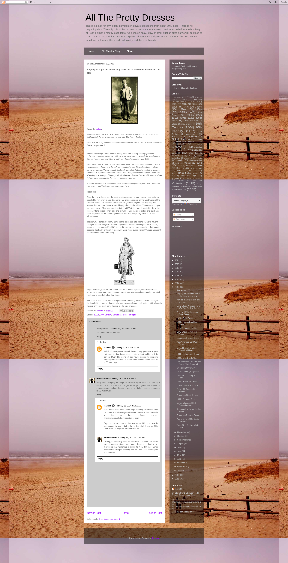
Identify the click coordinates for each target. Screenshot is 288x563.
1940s (186, 120)
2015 (177, 279)
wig (201, 186)
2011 (177, 479)
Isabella (107, 347)
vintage (199, 184)
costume (189, 144)
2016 (177, 276)
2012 (177, 475)
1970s (182, 124)
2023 (177, 264)
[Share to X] (126, 310)
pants (180, 166)
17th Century (185, 102)
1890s (183, 112)
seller (98, 129)
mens (125, 315)
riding (192, 168)
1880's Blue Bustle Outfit (187, 358)
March (180, 462)
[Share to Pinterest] (132, 310)
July (179, 447)
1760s (174, 99)
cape (200, 139)
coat (200, 141)
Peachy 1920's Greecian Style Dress (187, 313)
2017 (177, 272)
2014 (177, 283)
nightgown (193, 160)
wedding (191, 186)
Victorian (178, 183)
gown (184, 153)
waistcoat (178, 186)
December (182, 290)
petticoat (189, 165)
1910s (175, 117)
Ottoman (187, 163)
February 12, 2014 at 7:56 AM (128, 406)
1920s (191, 117)
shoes (174, 173)
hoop (181, 156)
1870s (182, 109)
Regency (180, 168)
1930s (174, 120)
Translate (193, 204)
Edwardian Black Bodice (187, 385)
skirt (184, 173)
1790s (174, 102)
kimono (199, 156)
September (182, 440)
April (179, 459)
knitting (177, 158)
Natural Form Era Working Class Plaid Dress (188, 349)
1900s (96, 315)
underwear (197, 178)
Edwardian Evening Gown (188, 415)
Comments (180, 219)
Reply (98, 336)
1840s (174, 107)
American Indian (179, 136)
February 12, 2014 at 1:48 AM (123, 379)
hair (196, 153)
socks (183, 176)
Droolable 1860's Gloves (187, 368)
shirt (195, 170)
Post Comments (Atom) (109, 519)
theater (187, 178)
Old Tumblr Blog (111, 51)
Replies (102, 342)
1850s (186, 107)
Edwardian (117, 315)
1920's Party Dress (185, 318)
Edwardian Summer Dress (188, 338)
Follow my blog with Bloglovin (184, 88)
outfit (199, 162)
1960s (174, 124)
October (181, 436)
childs (178, 141)
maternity (188, 158)
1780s (194, 99)
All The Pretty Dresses (130, 17)
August (180, 444)
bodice (175, 139)
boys (190, 139)
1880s (198, 109)
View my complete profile (183, 512)
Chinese (190, 141)
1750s (197, 97)
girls (196, 150)
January (181, 470)
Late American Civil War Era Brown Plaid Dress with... (189, 363)
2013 (177, 287)
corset (178, 144)
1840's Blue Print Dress (187, 382)
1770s (184, 99)
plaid (200, 165)
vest (194, 180)
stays (194, 176)
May (179, 455)
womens (180, 189)
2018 (177, 268)
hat (173, 155)
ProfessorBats (103, 379)
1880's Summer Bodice (187, 399)
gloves (174, 153)
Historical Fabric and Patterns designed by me (185, 67)
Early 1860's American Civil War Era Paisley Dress (188, 307)
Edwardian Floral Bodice (187, 395)
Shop (130, 51)
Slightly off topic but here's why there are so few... (188, 295)
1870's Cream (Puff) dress (188, 371)
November (182, 432)
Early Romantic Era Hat (187, 328)
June (179, 451)
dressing (198, 147)
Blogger (155, 538)
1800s (195, 102)
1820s (184, 104)
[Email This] (121, 310)
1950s (196, 120)
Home (91, 51)
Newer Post (94, 512)
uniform (181, 180)
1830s (195, 104)
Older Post (155, 512)
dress (178, 147)
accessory (190, 134)
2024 (177, 260)
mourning (180, 160)
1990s (190, 124)
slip (173, 176)
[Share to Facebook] (129, 310)
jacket (189, 155)
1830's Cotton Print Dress (188, 354)
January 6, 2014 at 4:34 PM (128, 347)
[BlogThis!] (123, 310)
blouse (194, 136)
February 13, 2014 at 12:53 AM (131, 437)
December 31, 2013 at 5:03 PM (122, 328)
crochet (199, 144)
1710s (174, 97)
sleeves (196, 173)
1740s (189, 97)
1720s (181, 97)
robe (200, 168)
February (181, 466)
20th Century (105, 315)
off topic (132, 315)
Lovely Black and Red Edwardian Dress (186, 404)
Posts (178, 215)
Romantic (181, 170)
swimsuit (175, 178)
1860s (198, 106)
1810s (174, 104)
